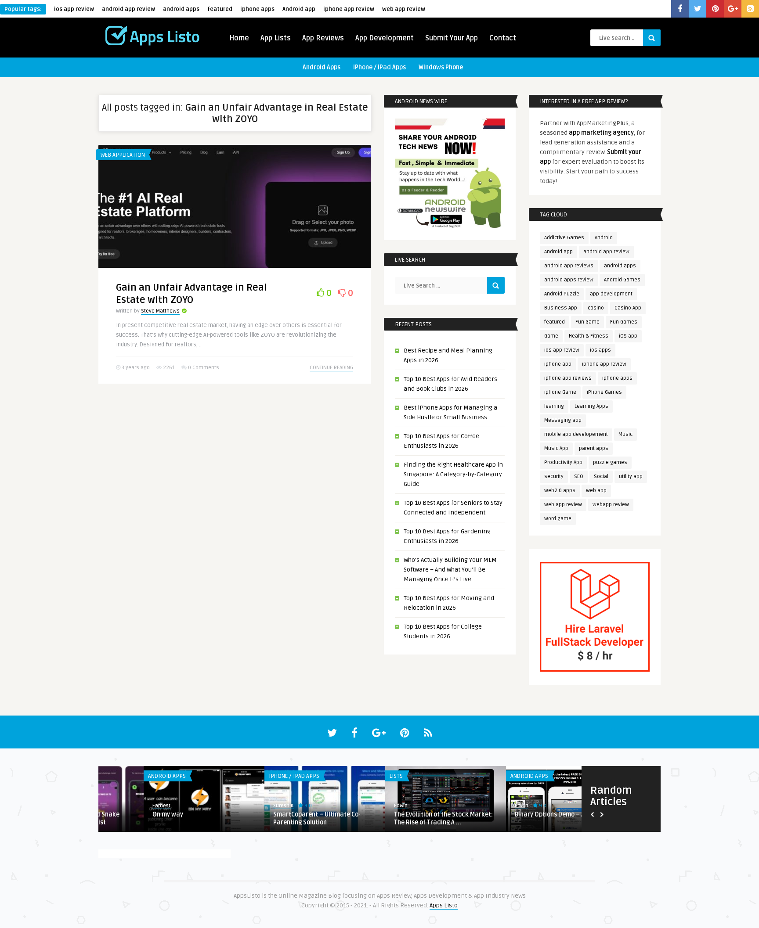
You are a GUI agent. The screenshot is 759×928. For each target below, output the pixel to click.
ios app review (74, 9)
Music (625, 434)
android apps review (568, 280)
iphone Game (560, 392)
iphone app (557, 364)
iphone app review (348, 9)
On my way (122, 814)
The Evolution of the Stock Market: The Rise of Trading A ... (398, 818)
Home (239, 38)
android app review (128, 9)
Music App (556, 448)
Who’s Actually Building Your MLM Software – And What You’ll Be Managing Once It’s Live (450, 569)
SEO (578, 476)
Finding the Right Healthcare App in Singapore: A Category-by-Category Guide (453, 474)
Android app (298, 9)
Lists (351, 776)
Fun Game (587, 322)
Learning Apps (591, 406)
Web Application (123, 154)
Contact (502, 38)
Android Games (622, 280)
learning (554, 406)
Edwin (355, 806)
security (554, 476)
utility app (631, 476)
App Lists (275, 38)
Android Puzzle (561, 294)
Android (604, 237)
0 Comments (203, 367)
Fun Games (623, 322)
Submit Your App (451, 38)
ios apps (600, 350)
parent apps (593, 448)
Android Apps (321, 67)
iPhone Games (604, 392)
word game (557, 518)
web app (596, 490)
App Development (384, 38)
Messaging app (563, 420)
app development (611, 294)
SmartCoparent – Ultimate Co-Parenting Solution (271, 818)
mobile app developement (576, 434)
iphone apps (257, 9)
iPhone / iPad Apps (379, 67)
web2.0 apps (559, 490)
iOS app (628, 336)
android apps (181, 9)
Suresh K (238, 806)
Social (601, 476)
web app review (403, 9)
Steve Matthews (160, 311)
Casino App (627, 308)
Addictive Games (564, 237)
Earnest (116, 806)
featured (219, 9)
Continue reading (331, 367)
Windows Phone (441, 67)
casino (596, 308)
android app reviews (568, 266)
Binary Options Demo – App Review (519, 814)
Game (551, 336)
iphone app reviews (568, 378)
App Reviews (323, 38)
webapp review (611, 504)
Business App (560, 308)
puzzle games (610, 462)
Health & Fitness (588, 336)
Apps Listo (444, 905)
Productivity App (563, 462)
